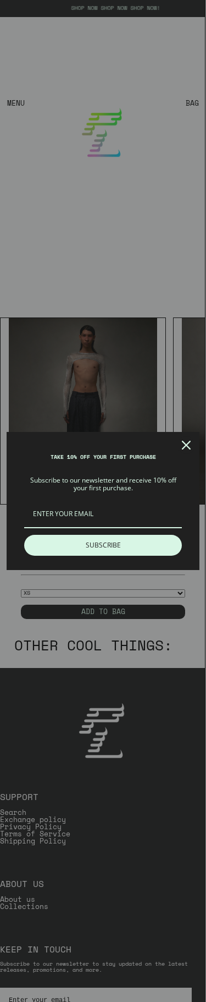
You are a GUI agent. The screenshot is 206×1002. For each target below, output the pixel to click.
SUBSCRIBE (103, 545)
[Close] (186, 445)
